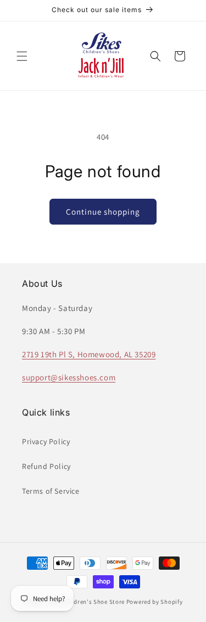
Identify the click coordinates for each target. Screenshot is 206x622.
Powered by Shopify (154, 601)
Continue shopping (103, 211)
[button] (22, 56)
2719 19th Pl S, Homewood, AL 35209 (88, 354)
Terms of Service (51, 491)
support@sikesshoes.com (68, 377)
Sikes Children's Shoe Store (85, 601)
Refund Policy (46, 466)
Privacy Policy (46, 441)
